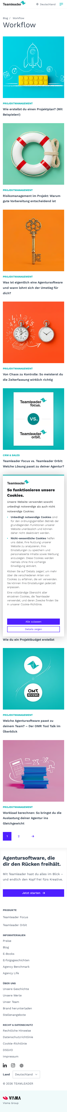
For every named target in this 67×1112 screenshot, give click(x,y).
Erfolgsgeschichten (16, 960)
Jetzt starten (31, 893)
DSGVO (8, 1050)
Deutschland (48, 4)
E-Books (8, 953)
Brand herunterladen (17, 1008)
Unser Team (11, 1002)
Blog (5, 18)
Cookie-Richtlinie (31, 604)
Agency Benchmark (16, 966)
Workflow (18, 18)
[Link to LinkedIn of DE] (5, 1065)
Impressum (10, 1056)
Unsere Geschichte (16, 989)
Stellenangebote (14, 1015)
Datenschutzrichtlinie (18, 1037)
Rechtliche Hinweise (17, 1030)
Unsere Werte (12, 995)
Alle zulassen (33, 621)
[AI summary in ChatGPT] (21, 1065)
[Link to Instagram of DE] (13, 1065)
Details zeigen (33, 629)
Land (6, 1074)
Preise (7, 941)
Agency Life (11, 973)
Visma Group (11, 1103)
